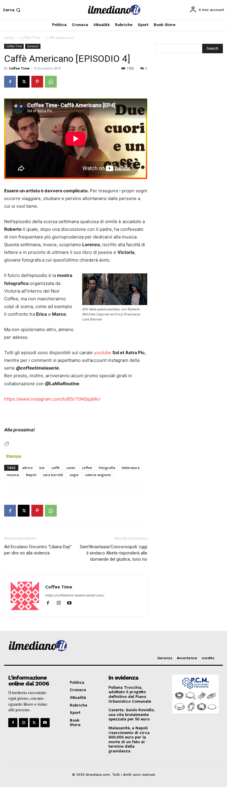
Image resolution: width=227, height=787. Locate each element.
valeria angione (98, 474)
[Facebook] (10, 82)
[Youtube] (71, 603)
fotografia (107, 467)
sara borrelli (53, 474)
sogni (74, 474)
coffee (87, 467)
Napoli (31, 474)
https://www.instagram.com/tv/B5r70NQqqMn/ (52, 399)
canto (70, 467)
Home (9, 37)
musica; (13, 474)
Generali (33, 46)
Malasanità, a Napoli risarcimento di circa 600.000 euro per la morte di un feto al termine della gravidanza (129, 739)
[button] (12, 10)
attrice (27, 467)
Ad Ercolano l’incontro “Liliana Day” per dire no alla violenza (38, 550)
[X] (24, 82)
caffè (55, 467)
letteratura (131, 467)
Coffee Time (30, 37)
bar (42, 467)
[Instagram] (61, 603)
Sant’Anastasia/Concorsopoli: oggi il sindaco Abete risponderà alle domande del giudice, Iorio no (113, 553)
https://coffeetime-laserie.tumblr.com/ (74, 595)
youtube (102, 352)
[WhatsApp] (51, 82)
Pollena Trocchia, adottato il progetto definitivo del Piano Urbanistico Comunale (129, 694)
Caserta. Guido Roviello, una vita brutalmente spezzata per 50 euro (131, 714)
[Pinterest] (37, 82)
